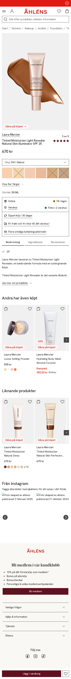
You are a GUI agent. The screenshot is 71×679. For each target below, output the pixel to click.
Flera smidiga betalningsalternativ (27, 231)
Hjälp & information (16, 616)
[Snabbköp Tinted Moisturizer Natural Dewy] (6, 402)
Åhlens (9, 635)
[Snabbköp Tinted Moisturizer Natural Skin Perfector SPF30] (38, 402)
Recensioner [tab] (58, 242)
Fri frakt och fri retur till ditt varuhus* (29, 223)
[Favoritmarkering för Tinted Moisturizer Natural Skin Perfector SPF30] (62, 402)
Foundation (56, 28)
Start (5, 28)
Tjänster (10, 626)
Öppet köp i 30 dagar (20, 215)
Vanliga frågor (13, 607)
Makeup (29, 28)
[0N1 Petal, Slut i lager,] (18, 173)
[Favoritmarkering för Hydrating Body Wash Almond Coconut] (62, 309)
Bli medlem (35, 591)
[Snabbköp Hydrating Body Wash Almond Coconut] (38, 309)
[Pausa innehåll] (67, 3)
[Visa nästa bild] (65, 340)
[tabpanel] (35, 265)
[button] (5, 517)
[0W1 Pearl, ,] (7, 173)
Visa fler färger (11, 184)
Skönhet (16, 28)
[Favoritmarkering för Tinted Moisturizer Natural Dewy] (30, 402)
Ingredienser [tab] (35, 242)
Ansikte (42, 28)
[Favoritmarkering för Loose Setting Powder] (30, 309)
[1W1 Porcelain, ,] (41, 173)
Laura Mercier (11, 134)
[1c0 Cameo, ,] (30, 173)
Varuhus (12, 207)
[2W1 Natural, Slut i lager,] (52, 173)
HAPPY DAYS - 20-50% (35, 3)
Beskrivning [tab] (13, 242)
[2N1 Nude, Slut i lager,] (63, 173)
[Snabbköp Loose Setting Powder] (6, 309)
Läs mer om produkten (15, 283)
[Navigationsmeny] (4, 11)
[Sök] (5, 19)
